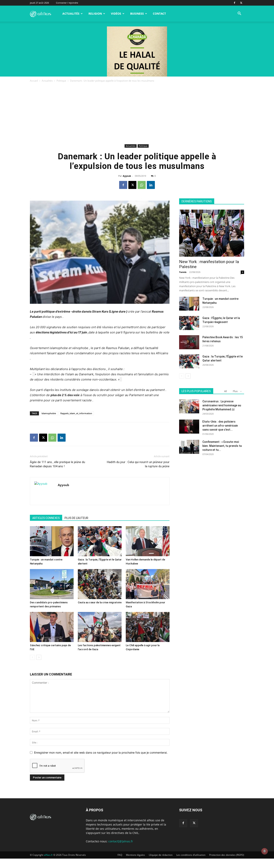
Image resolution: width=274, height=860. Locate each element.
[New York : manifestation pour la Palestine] (211, 233)
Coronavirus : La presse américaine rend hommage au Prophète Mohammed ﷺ (221, 405)
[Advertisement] (137, 113)
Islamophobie (49, 413)
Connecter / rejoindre (67, 2)
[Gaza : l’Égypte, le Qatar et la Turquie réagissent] (189, 323)
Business (137, 13)
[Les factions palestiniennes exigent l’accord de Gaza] (100, 627)
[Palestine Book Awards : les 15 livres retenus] (189, 342)
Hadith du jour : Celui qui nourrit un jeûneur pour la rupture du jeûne (138, 464)
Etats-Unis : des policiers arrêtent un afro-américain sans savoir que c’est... (220, 425)
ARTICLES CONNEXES (46, 518)
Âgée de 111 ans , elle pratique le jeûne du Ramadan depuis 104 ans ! (57, 464)
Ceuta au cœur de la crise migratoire (100, 602)
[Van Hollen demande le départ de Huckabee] (147, 541)
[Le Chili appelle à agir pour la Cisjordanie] (147, 627)
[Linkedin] (151, 185)
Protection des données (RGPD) (226, 855)
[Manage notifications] (264, 851)
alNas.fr (48, 855)
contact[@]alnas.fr (120, 841)
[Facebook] (234, 3)
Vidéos (116, 13)
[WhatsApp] (142, 185)
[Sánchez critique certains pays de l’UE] (52, 627)
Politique (61, 80)
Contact (159, 13)
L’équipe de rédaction (161, 855)
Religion (95, 13)
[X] (241, 3)
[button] (239, 14)
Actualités (70, 13)
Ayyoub (127, 175)
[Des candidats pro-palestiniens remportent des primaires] (52, 584)
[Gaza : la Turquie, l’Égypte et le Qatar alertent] (100, 541)
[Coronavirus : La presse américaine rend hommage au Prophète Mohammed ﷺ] (189, 406)
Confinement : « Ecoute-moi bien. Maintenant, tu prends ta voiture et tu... (222, 445)
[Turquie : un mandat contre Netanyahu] (52, 541)
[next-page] (38, 657)
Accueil (34, 80)
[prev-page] (32, 657)
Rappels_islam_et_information (76, 413)
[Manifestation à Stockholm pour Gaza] (147, 584)
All (225, 391)
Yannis (182, 272)
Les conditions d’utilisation (190, 855)
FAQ (120, 855)
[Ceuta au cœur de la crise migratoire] (100, 584)
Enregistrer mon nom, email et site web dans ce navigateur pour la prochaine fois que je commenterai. (100, 752)
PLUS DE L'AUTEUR (76, 518)
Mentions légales (135, 855)
